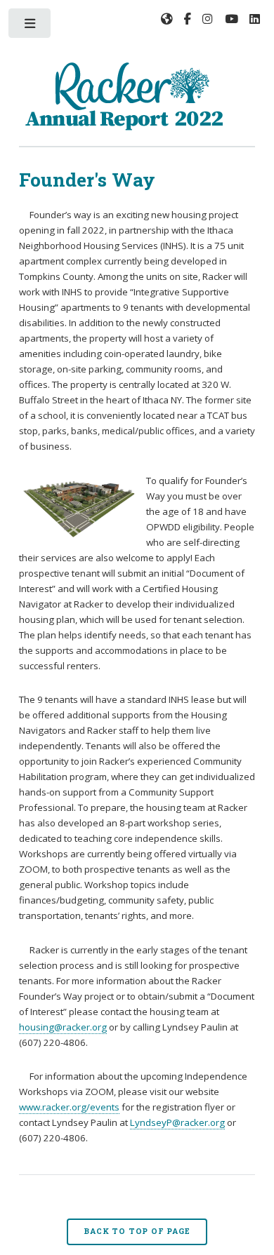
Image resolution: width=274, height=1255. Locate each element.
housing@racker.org (63, 1027)
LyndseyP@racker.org (177, 1122)
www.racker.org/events (69, 1107)
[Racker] (167, 20)
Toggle (30, 26)
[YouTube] (231, 19)
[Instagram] (207, 19)
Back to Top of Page (137, 1231)
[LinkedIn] (254, 19)
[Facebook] (187, 19)
